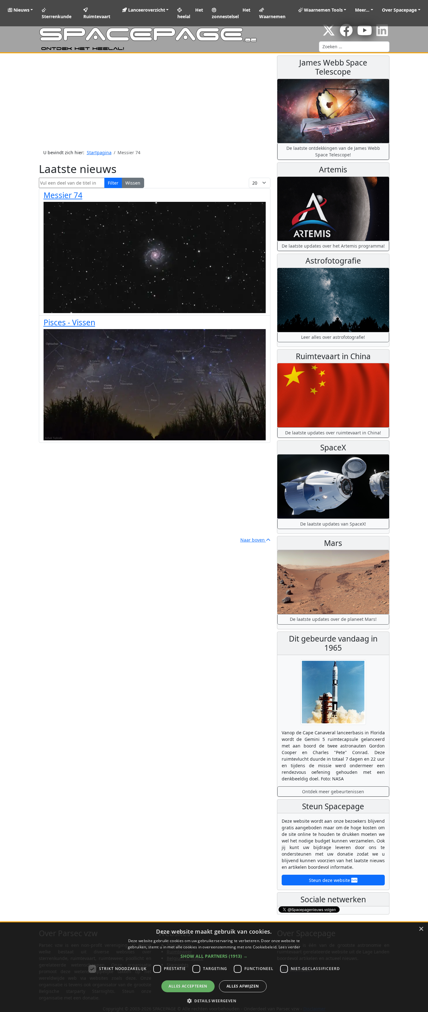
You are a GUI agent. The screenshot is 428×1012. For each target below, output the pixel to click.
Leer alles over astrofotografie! (333, 337)
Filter (113, 183)
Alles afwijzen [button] (243, 986)
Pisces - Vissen (69, 322)
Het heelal (190, 13)
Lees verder (289, 947)
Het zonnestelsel (231, 13)
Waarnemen (272, 16)
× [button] (421, 929)
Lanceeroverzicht (146, 10)
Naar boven (253, 540)
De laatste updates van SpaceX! (333, 524)
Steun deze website (330, 880)
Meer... (362, 10)
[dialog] (214, 967)
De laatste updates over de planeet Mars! (333, 619)
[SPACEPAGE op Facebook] (346, 33)
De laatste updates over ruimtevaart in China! (333, 433)
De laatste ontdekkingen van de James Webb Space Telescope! (333, 151)
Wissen (132, 183)
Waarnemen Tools (323, 10)
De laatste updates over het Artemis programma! (333, 246)
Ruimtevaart (96, 16)
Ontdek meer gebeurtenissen (333, 791)
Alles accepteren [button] (188, 986)
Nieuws (20, 10)
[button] (214, 956)
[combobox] (354, 46)
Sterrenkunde (56, 16)
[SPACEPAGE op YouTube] (364, 33)
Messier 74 (63, 195)
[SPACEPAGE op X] (328, 33)
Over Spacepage (399, 10)
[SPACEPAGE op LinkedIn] (382, 33)
